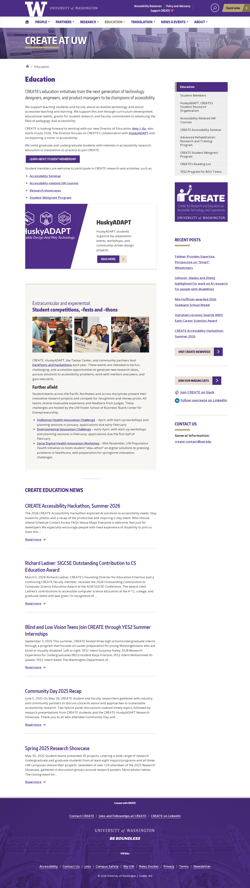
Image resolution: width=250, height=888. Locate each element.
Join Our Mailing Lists (193, 380)
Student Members (193, 95)
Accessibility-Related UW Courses (198, 120)
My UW (128, 866)
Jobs (87, 866)
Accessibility (49, 866)
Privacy (168, 866)
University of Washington (37, 8)
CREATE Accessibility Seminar (200, 130)
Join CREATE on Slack (197, 392)
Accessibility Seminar (45, 176)
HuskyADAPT (138, 133)
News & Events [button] (173, 22)
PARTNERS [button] (64, 22)
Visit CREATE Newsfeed (194, 352)
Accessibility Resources (148, 6)
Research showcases (45, 190)
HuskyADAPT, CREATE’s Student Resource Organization (196, 107)
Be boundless (125, 839)
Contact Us (71, 866)
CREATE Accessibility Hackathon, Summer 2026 (72, 505)
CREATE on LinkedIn (166, 816)
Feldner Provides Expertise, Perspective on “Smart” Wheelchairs (195, 262)
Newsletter (202, 866)
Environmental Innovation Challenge (64, 429)
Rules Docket (149, 866)
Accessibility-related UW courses (54, 183)
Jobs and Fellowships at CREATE (122, 816)
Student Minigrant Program (50, 197)
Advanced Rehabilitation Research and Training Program (197, 141)
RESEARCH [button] (88, 22)
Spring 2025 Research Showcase (57, 748)
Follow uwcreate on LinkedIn (203, 400)
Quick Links (233, 8)
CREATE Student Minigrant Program (199, 155)
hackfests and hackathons (52, 365)
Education (187, 87)
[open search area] (215, 8)
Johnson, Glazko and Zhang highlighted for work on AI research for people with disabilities (201, 283)
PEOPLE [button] (41, 22)
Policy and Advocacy (178, 6)
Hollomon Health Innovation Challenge (66, 420)
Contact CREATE (81, 816)
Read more (33, 539)
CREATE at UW (27, 65)
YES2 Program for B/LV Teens (201, 172)
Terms (184, 866)
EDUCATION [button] (113, 22)
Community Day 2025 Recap (53, 691)
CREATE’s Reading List (195, 164)
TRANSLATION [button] (141, 22)
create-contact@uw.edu (193, 441)
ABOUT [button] (199, 22)
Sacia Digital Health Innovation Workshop (68, 443)
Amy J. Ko (139, 128)
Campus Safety (107, 866)
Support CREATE (160, 10)
